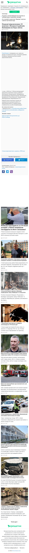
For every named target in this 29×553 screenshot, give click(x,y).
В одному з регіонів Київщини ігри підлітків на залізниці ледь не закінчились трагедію (13, 16)
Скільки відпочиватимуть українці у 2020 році (13, 151)
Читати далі (14, 521)
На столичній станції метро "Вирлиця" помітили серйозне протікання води (14, 20)
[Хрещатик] (14, 2)
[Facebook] (3, 171)
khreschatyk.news (16, 550)
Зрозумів (14, 11)
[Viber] (11, 171)
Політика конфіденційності (11, 547)
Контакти (22, 547)
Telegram (22, 159)
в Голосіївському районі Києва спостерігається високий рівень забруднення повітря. (14, 110)
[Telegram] (7, 171)
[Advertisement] (14, 74)
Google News (9, 159)
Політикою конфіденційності (17, 7)
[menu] (2, 2)
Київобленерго (5, 53)
